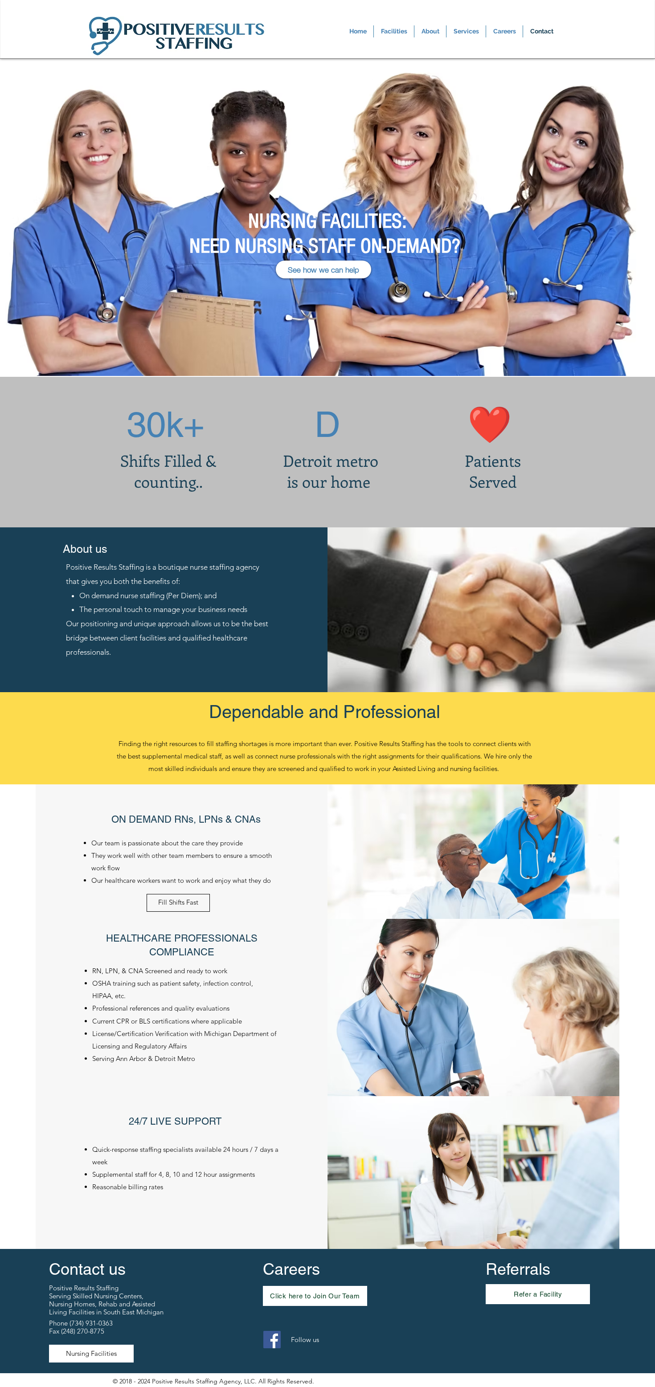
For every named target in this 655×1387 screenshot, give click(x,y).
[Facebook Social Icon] (272, 1339)
